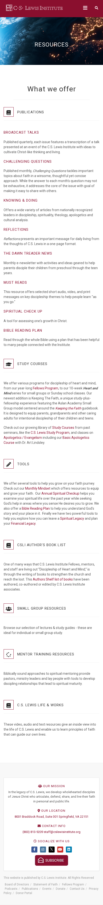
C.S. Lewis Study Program (49, 432)
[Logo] (35, 8)
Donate (60, 888)
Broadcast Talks (21, 132)
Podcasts (11, 888)
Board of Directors (17, 884)
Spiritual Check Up (23, 311)
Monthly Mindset (37, 488)
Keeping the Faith (68, 408)
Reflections (16, 229)
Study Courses (63, 427)
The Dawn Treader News (28, 253)
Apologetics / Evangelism (23, 437)
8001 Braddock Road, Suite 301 (36, 816)
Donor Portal (24, 893)
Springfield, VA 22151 (73, 816)
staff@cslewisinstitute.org (62, 832)
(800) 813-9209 (33, 832)
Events (47, 888)
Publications (30, 888)
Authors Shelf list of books (53, 579)
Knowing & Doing (21, 200)
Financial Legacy (23, 523)
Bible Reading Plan (23, 330)
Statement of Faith (45, 884)
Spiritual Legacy (72, 518)
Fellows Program (45, 388)
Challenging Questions (28, 161)
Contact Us (77, 888)
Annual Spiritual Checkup (60, 493)
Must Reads (15, 282)
